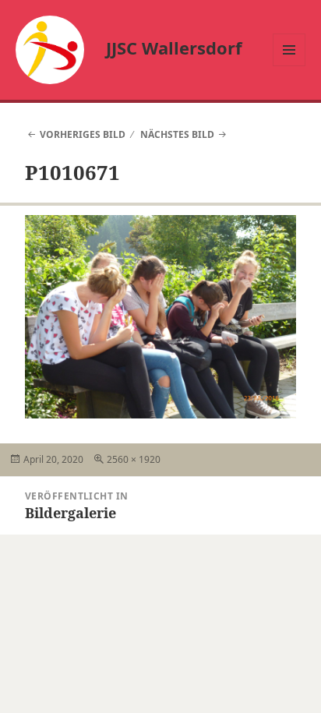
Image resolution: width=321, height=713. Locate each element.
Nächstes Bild (177, 134)
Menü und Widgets (289, 65)
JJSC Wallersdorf (174, 47)
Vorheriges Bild (82, 134)
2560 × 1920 (133, 459)
